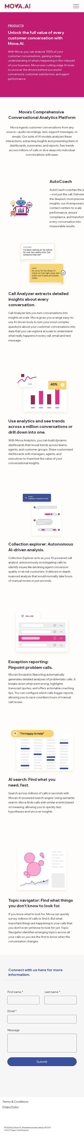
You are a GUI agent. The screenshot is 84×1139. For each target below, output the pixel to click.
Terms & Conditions (15, 1101)
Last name (52, 992)
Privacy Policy (10, 1106)
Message (13, 1030)
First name (15, 992)
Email (12, 1011)
